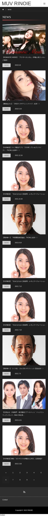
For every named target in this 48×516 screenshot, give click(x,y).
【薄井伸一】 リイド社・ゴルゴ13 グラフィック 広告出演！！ (23, 368)
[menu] (44, 3)
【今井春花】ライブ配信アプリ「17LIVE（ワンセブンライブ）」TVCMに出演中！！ (21, 149)
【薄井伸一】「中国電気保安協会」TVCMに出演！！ (20, 237)
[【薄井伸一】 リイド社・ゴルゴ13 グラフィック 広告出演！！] (24, 350)
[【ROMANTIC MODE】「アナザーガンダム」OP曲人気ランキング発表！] (24, 39)
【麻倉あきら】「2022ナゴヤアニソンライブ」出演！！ (21, 104)
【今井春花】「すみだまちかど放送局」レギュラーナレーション (23, 194)
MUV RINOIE (28, 510)
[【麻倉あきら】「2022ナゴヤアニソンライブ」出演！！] (24, 85)
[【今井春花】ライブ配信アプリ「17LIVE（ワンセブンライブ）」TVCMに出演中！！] (24, 129)
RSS (24, 491)
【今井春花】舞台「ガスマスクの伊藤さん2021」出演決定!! (22, 459)
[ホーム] (3, 8)
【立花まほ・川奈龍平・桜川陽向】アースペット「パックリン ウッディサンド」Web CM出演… (23, 413)
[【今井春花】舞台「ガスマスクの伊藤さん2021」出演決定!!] (24, 441)
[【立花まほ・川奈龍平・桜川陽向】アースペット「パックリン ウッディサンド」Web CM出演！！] (24, 394)
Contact (5, 500)
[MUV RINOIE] (20, 3)
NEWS (6, 65)
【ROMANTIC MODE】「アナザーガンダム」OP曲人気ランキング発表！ (23, 58)
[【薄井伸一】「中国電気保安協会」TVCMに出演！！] (24, 219)
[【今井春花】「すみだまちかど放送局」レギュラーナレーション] (24, 176)
